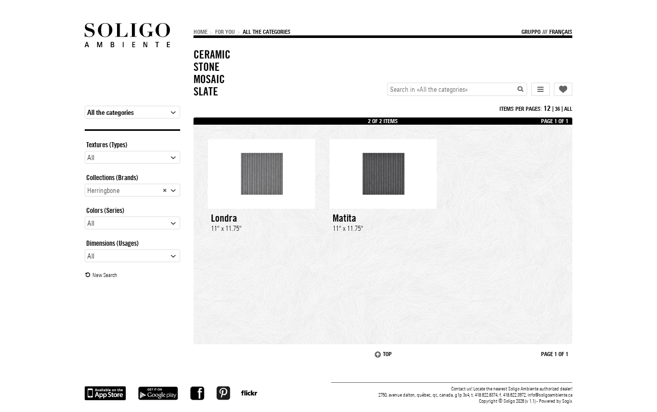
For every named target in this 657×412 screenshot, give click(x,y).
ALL (568, 109)
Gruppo (530, 32)
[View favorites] (563, 89)
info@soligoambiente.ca (550, 395)
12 (547, 108)
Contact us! (461, 388)
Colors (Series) (105, 210)
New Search (104, 275)
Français (560, 32)
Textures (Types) (106, 145)
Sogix (567, 401)
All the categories (267, 32)
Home (200, 32)
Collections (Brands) (112, 177)
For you (225, 32)
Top (387, 354)
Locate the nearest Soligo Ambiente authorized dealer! (522, 388)
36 (557, 109)
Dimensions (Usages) (112, 243)
